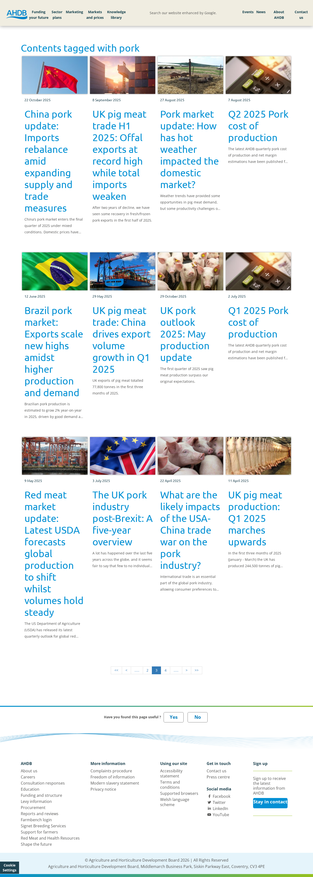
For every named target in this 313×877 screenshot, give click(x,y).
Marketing (74, 12)
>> (197, 670)
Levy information (36, 801)
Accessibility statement (171, 773)
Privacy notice (103, 789)
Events (248, 12)
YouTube (221, 814)
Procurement (33, 807)
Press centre (218, 777)
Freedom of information (112, 777)
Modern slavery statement (114, 783)
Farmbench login (36, 819)
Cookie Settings (9, 867)
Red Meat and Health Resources (50, 838)
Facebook (221, 796)
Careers (28, 777)
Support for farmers (39, 832)
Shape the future (36, 844)
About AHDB (279, 15)
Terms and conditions (170, 784)
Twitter (219, 802)
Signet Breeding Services (43, 826)
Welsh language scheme (174, 802)
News (261, 12)
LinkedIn (220, 808)
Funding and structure (41, 795)
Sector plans (57, 15)
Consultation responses (43, 783)
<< (116, 670)
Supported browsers (179, 793)
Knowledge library (116, 15)
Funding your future (38, 15)
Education (30, 789)
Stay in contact (270, 801)
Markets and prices (95, 15)
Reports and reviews (39, 813)
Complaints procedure (111, 771)
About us (29, 771)
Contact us (301, 15)
